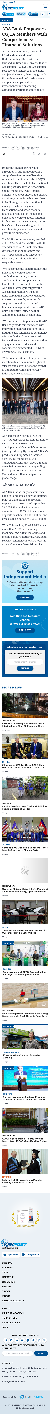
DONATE (25, 597)
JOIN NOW (25, 630)
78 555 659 (31, 1376)
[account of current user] (42, 14)
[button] (34, 154)
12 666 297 (16, 1376)
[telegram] (27, 147)
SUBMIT (25, 668)
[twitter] (18, 148)
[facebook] (13, 148)
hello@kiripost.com (13, 1381)
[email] (32, 147)
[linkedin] (23, 148)
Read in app (8, 2)
